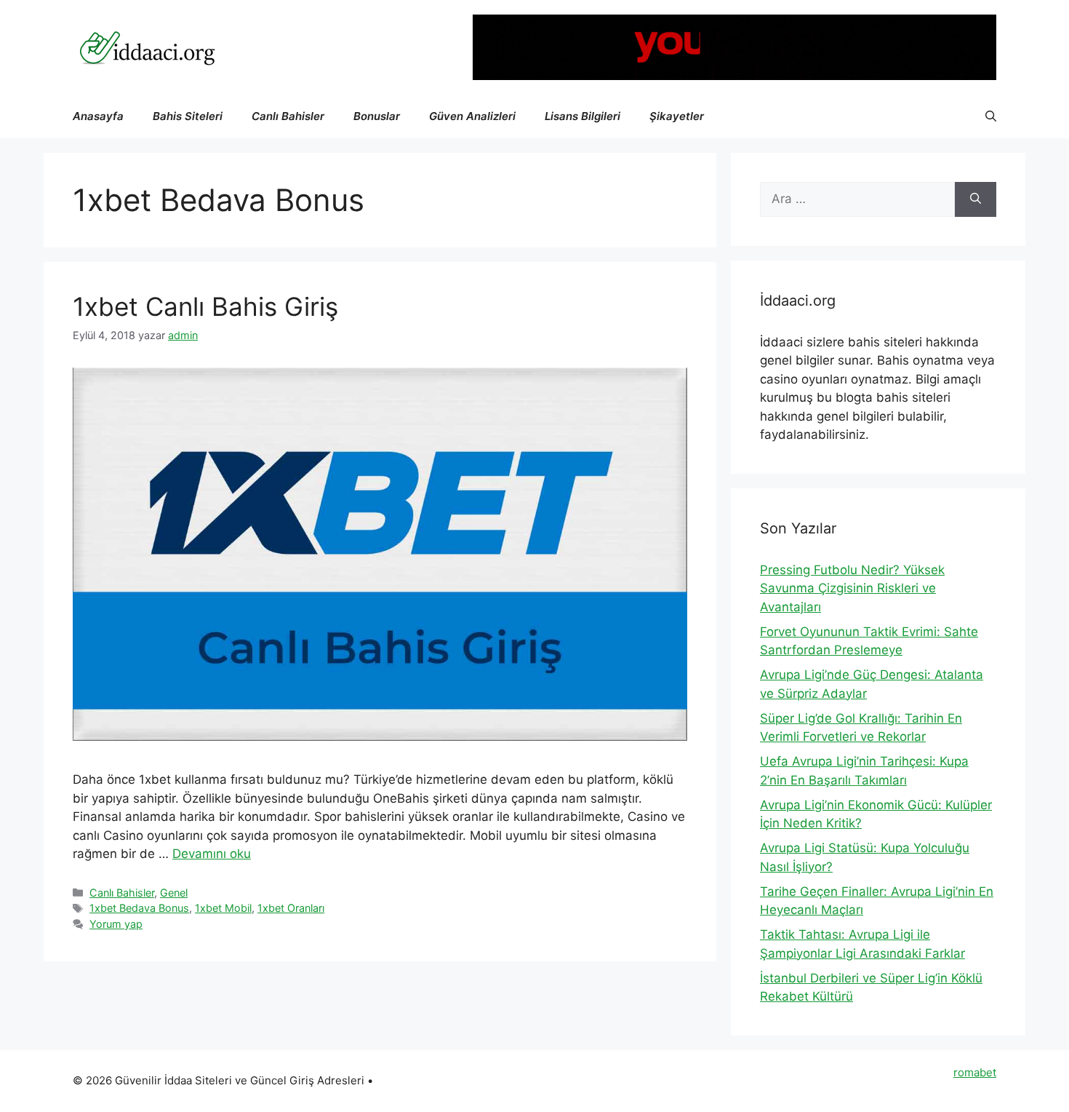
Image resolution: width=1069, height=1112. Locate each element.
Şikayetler (676, 116)
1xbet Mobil (223, 908)
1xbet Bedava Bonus (139, 908)
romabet (974, 1072)
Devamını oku (211, 853)
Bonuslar (376, 116)
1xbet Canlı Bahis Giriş (205, 306)
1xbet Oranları (290, 908)
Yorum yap (116, 924)
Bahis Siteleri (188, 116)
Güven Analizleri (472, 116)
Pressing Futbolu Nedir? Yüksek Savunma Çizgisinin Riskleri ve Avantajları (852, 588)
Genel (174, 892)
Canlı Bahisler (288, 116)
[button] (991, 116)
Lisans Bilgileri (582, 116)
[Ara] (975, 199)
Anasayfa (98, 116)
